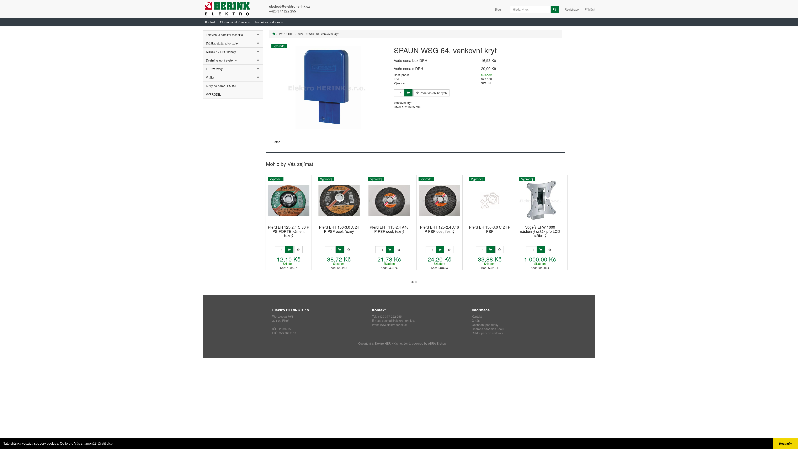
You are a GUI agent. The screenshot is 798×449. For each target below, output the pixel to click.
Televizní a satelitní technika (224, 35)
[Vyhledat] (554, 9)
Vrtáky (210, 77)
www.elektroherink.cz (393, 325)
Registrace (572, 9)
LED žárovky (214, 69)
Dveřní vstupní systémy (221, 60)
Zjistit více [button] (105, 443)
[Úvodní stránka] (273, 34)
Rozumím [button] (785, 443)
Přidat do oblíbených (433, 93)
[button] (235, 22)
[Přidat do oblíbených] (298, 249)
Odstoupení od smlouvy (487, 333)
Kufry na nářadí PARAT (221, 86)
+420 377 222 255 (282, 11)
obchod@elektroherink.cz (289, 6)
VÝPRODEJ (213, 94)
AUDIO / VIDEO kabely (221, 52)
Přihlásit (590, 9)
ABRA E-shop (437, 343)
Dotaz (276, 142)
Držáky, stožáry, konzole (222, 43)
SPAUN (486, 83)
